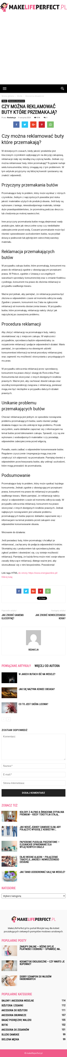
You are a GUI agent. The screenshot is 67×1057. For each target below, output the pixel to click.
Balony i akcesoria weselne (18, 1000)
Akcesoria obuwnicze (16, 101)
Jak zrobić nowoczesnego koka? (50, 617)
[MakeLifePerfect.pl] (33, 7)
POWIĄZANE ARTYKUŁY (16, 666)
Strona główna (8, 96)
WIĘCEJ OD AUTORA (47, 666)
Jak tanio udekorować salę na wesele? (42, 872)
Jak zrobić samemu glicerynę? (13, 617)
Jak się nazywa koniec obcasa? (37, 689)
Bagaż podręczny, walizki (16, 1020)
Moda (4, 101)
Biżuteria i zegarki (12, 1005)
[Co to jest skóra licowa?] (9, 707)
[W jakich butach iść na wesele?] (9, 677)
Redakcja (11, 117)
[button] (62, 88)
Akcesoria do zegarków (15, 1029)
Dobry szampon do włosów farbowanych (35, 978)
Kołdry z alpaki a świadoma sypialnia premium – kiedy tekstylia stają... (42, 813)
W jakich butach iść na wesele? (37, 674)
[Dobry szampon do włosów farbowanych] (9, 980)
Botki (5, 1024)
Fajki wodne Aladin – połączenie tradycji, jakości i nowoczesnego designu (39, 860)
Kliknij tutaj (7, 577)
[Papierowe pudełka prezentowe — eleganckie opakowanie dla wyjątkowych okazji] (9, 846)
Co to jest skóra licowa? (33, 704)
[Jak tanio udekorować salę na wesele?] (9, 876)
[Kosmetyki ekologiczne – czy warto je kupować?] (9, 965)
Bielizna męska (10, 1039)
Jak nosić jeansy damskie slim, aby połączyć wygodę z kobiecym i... (40, 828)
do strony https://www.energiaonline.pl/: (38, 573)
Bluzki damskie (10, 1034)
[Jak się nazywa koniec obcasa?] (9, 692)
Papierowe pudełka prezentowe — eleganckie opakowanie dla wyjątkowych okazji (40, 845)
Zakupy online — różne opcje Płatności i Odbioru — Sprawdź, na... (40, 948)
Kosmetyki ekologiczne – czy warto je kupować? (42, 963)
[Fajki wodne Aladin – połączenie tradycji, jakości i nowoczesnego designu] (9, 861)
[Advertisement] (33, 49)
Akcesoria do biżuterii (14, 1010)
